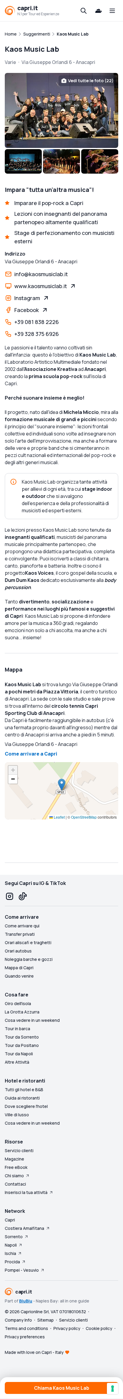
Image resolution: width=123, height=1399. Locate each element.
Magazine (14, 1159)
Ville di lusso (17, 1114)
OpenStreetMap (84, 816)
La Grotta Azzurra (22, 1012)
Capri (10, 1220)
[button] (61, 785)
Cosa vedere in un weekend (32, 1020)
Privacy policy (66, 1328)
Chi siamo (14, 1175)
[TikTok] (22, 896)
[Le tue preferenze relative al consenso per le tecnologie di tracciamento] (112, 1388)
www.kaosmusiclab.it (40, 286)
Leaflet (59, 816)
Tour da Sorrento (22, 1037)
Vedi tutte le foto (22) (90, 80)
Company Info (18, 1320)
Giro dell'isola (18, 1003)
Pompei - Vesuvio (22, 1270)
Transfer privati (20, 934)
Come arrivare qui (22, 926)
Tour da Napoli (19, 1053)
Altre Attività (17, 1062)
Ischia (10, 1253)
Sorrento (14, 1236)
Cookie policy (99, 1328)
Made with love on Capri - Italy (34, 1352)
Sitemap (45, 1320)
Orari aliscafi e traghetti (28, 942)
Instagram (27, 298)
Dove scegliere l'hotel (26, 1106)
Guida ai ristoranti (22, 1098)
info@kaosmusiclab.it (41, 274)
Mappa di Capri (19, 967)
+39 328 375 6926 (36, 333)
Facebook (26, 310)
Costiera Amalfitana (24, 1228)
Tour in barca (17, 1028)
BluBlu (25, 1301)
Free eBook (16, 1167)
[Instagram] (9, 896)
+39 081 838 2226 (36, 321)
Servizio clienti (19, 1150)
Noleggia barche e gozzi (29, 959)
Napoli (11, 1245)
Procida (12, 1262)
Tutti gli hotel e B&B (24, 1089)
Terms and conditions (26, 1328)
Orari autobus (18, 951)
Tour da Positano (22, 1045)
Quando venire (19, 976)
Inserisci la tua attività (26, 1192)
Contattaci (15, 1184)
